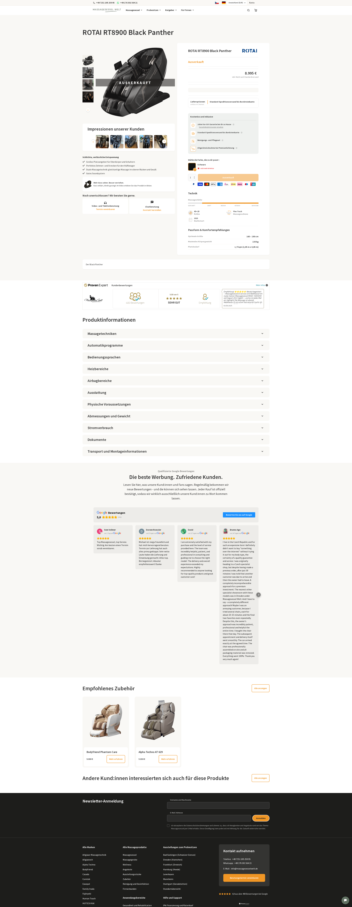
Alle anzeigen (260, 688)
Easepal (86, 883)
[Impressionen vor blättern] (164, 142)
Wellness (127, 864)
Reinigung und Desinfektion (136, 883)
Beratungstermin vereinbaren (244, 877)
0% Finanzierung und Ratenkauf (178, 905)
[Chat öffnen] (345, 900)
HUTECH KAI (88, 903)
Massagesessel (133, 10)
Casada (85, 874)
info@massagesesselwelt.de (244, 868)
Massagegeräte (130, 859)
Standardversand (251, 77)
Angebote (127, 869)
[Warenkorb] (255, 10)
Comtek (86, 879)
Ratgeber (169, 10)
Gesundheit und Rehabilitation (137, 905)
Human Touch (89, 898)
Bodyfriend (87, 869)
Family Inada (88, 888)
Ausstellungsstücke (132, 874)
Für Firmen (186, 10)
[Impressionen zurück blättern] (93, 142)
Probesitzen (152, 10)
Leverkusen (168, 874)
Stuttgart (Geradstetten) (175, 883)
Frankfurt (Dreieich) (172, 864)
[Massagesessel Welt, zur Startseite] (107, 10)
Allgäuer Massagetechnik (94, 854)
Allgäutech (87, 859)
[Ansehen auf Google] (99, 531)
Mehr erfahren (116, 759)
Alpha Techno (88, 864)
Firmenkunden (129, 888)
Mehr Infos (260, 285)
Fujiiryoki (86, 893)
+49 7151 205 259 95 (241, 859)
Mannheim (168, 879)
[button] (88, 60)
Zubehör (127, 879)
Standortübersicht (172, 888)
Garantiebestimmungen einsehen (211, 127)
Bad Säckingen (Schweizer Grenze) (179, 854)
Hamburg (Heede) (171, 869)
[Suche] (248, 10)
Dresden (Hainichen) (172, 859)
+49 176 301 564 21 (243, 863)
